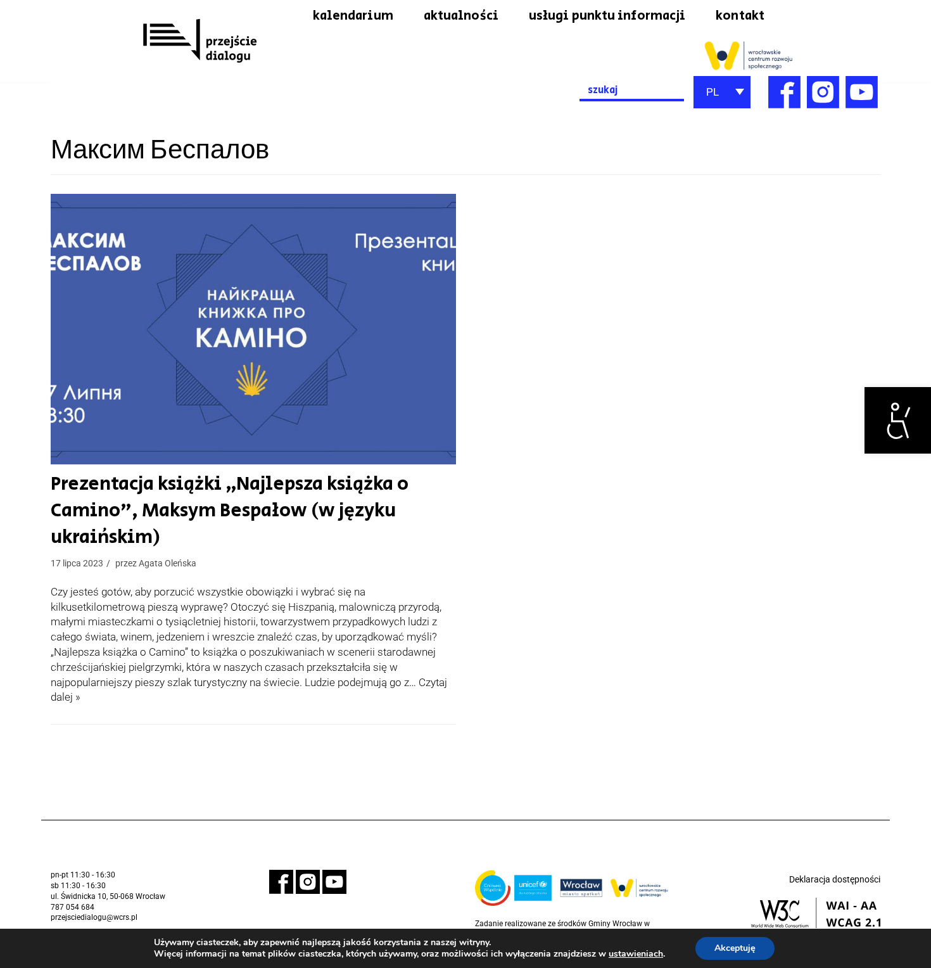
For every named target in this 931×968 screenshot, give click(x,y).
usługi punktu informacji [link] (607, 15)
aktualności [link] (461, 15)
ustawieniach (636, 954)
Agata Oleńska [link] (167, 563)
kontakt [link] (740, 15)
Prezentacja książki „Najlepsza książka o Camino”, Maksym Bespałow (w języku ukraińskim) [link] (229, 510)
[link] (897, 420)
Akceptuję (735, 948)
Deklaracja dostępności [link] (834, 879)
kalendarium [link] (353, 15)
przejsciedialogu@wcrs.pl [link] (94, 917)
